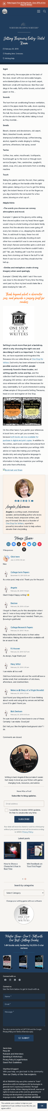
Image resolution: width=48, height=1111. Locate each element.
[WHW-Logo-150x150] (5, 11)
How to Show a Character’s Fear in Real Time (12, 866)
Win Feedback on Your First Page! (34, 865)
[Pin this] (40, 544)
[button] (39, 11)
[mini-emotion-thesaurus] (40, 962)
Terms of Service (23, 1032)
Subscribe (23, 819)
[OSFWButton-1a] (24, 914)
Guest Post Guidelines (12, 1062)
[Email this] (8, 544)
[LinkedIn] (15, 980)
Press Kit (6, 1051)
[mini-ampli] (24, 962)
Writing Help (9, 58)
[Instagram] (10, 980)
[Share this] (14, 544)
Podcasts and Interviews (13, 1054)
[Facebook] (5, 980)
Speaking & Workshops (12, 1056)
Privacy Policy (8, 1032)
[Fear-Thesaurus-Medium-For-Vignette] (8, 962)
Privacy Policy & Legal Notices (15, 1059)
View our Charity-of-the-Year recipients (19, 1074)
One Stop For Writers (15, 523)
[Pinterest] (19, 980)
